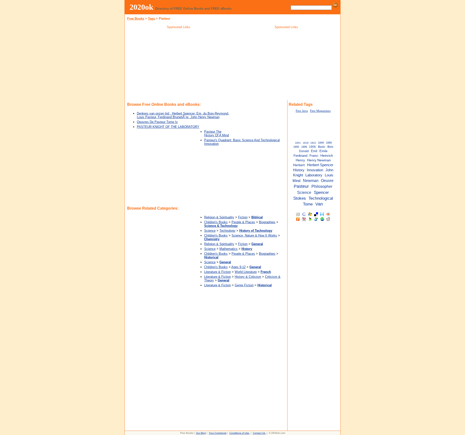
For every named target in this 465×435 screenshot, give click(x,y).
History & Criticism (248, 277)
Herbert (299, 165)
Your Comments (217, 433)
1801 (298, 142)
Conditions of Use (239, 433)
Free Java (302, 111)
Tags (151, 18)
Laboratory (313, 175)
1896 (304, 146)
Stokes (299, 198)
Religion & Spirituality (219, 217)
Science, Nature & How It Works (254, 235)
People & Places (243, 222)
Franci (314, 155)
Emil (314, 151)
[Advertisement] (178, 65)
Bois (330, 146)
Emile (323, 151)
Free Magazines (320, 111)
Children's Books (216, 222)
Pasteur (301, 186)
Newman (310, 180)
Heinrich (326, 155)
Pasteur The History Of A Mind (216, 133)
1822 (313, 142)
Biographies (267, 222)
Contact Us (259, 433)
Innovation (315, 170)
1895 (296, 146)
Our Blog (201, 433)
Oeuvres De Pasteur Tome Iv (157, 122)
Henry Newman (319, 160)
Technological (321, 198)
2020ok (141, 7)
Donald (304, 151)
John (329, 170)
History (298, 170)
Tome (308, 204)
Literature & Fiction (217, 272)
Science (210, 230)
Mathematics (228, 249)
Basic (321, 146)
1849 (321, 142)
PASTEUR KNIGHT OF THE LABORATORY (168, 127)
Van (319, 204)
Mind (296, 181)
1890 (329, 142)
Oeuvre (327, 180)
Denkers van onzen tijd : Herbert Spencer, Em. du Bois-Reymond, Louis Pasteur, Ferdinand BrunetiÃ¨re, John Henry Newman (183, 115)
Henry (300, 160)
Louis (329, 175)
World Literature (246, 272)
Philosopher (321, 186)
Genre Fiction (244, 285)
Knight (298, 175)
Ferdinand (300, 155)
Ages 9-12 (238, 267)
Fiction (243, 217)
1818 (306, 142)
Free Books (135, 18)
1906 (312, 146)
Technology (227, 230)
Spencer (321, 192)
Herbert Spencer (320, 165)
